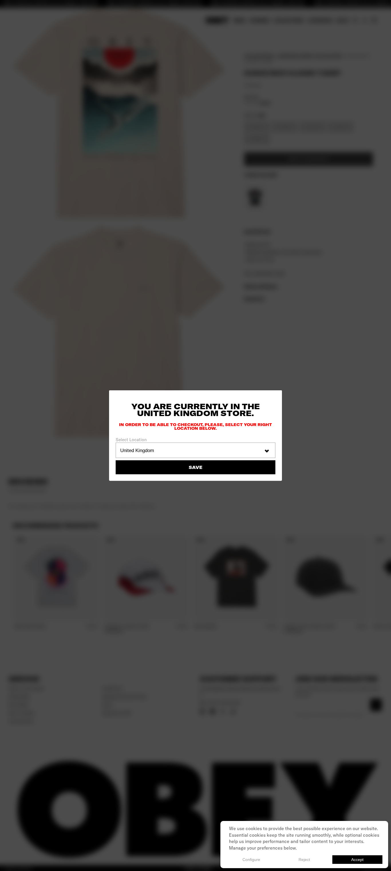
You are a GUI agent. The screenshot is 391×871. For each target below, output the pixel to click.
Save (195, 467)
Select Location (131, 439)
